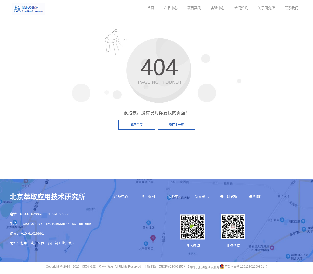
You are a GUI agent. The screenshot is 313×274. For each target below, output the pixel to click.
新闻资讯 (241, 8)
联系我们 (291, 8)
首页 (150, 8)
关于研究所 (266, 8)
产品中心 (171, 8)
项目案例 (194, 8)
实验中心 (217, 8)
